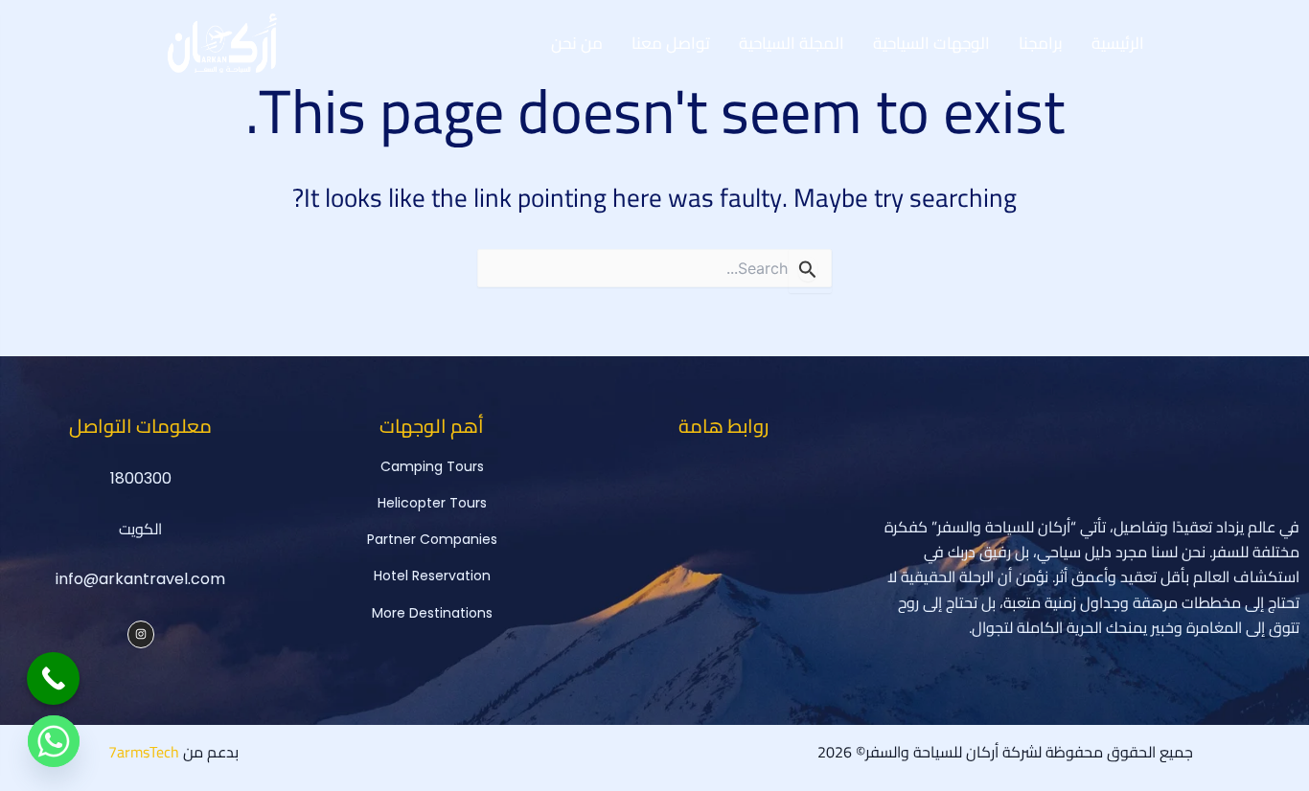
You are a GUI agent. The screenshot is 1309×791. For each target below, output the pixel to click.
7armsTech (143, 751)
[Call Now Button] (53, 678)
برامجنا (1041, 43)
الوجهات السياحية (931, 43)
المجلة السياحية (791, 43)
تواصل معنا (671, 43)
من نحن (577, 43)
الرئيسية (1117, 43)
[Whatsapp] (54, 741)
